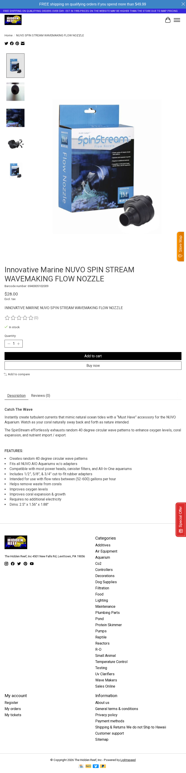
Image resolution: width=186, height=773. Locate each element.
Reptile (101, 637)
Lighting (101, 600)
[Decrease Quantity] (9, 344)
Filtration (102, 588)
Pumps (101, 631)
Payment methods (109, 721)
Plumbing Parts (107, 612)
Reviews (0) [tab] (40, 395)
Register (11, 702)
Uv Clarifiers (105, 674)
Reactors (102, 643)
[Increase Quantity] (18, 344)
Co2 (98, 563)
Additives (102, 545)
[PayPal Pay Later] (103, 766)
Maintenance (105, 606)
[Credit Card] (81, 766)
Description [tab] (16, 395)
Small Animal (105, 655)
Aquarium (102, 557)
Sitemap (101, 739)
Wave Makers (106, 680)
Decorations (105, 576)
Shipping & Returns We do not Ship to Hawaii (130, 727)
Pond (99, 619)
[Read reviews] (19, 318)
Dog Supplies (106, 582)
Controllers (104, 570)
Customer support (109, 733)
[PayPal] (88, 766)
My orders (13, 709)
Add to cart (93, 356)
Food (99, 594)
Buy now (93, 365)
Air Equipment (106, 551)
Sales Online (105, 686)
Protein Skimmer (108, 625)
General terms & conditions (116, 709)
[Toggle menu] (176, 20)
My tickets (13, 715)
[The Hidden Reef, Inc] (13, 20)
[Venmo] (96, 766)
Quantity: (10, 336)
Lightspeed (128, 760)
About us (102, 702)
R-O (98, 649)
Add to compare (19, 374)
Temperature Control (111, 662)
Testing (101, 668)
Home (8, 35)
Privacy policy (106, 715)
